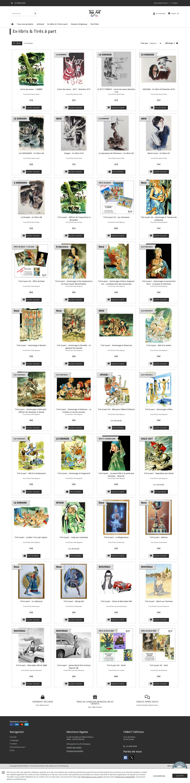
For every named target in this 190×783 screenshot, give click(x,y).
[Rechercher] (35, 13)
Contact (174, 3)
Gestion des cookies (74, 747)
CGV (12, 750)
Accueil (13, 737)
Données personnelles (75, 751)
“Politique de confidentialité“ (125, 777)
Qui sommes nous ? (18, 747)
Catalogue (15, 740)
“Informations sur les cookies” (92, 777)
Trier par (144, 43)
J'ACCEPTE (180, 776)
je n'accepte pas (159, 776)
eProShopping (63, 766)
